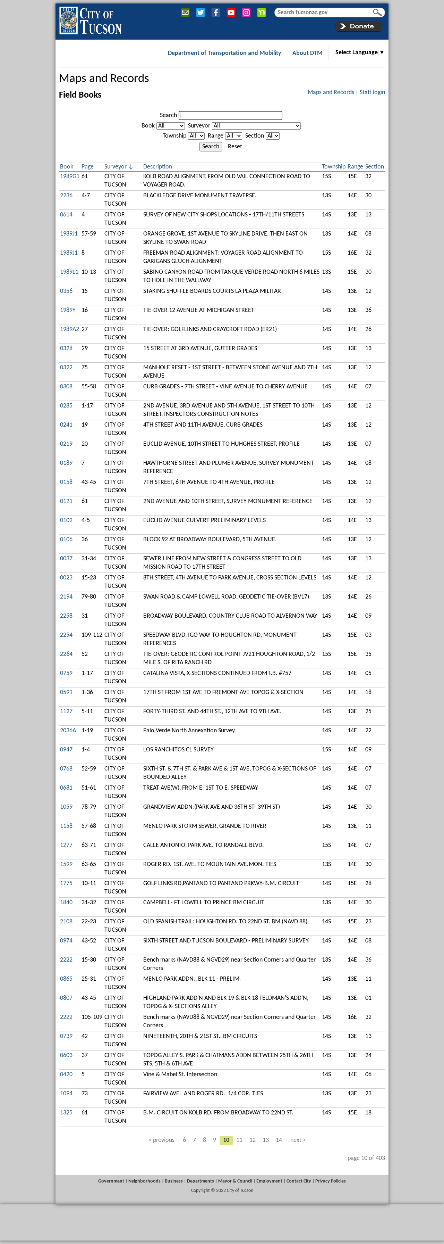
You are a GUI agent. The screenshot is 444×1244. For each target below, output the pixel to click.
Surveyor (199, 126)
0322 (66, 368)
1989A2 (69, 329)
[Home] (90, 19)
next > (298, 1140)
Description (157, 167)
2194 (66, 597)
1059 (66, 807)
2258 (66, 616)
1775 (66, 884)
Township (174, 136)
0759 (66, 673)
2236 (66, 196)
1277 (66, 845)
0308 (66, 387)
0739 (66, 1036)
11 (239, 1140)
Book (148, 126)
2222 (66, 960)
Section (254, 136)
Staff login (372, 93)
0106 (66, 540)
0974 (66, 941)
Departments (200, 1181)
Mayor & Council (235, 1181)
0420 (66, 1075)
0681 (66, 788)
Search (168, 115)
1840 (66, 903)
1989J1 (69, 234)
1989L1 (69, 272)
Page (88, 167)
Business (174, 1181)
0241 (66, 425)
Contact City (299, 1181)
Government (111, 1181)
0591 (66, 692)
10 (226, 1140)
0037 (66, 559)
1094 (66, 1094)
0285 (66, 406)
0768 (66, 769)
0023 (66, 578)
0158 (66, 482)
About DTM (307, 53)
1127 (66, 712)
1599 (66, 864)
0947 (66, 750)
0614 (66, 215)
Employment (269, 1181)
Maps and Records (104, 79)
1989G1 (69, 177)
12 (252, 1140)
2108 (66, 922)
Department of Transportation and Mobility (224, 53)
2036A (68, 731)
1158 (66, 826)
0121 (66, 501)
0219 (66, 444)
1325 (66, 1113)
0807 (66, 998)
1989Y (68, 310)
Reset (235, 147)
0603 (66, 1055)
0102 (66, 521)
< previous (161, 1140)
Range (215, 136)
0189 (66, 463)
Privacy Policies (330, 1181)
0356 (66, 291)
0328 (66, 349)
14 (279, 1140)
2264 (66, 654)
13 (266, 1140)
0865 (66, 979)
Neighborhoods (144, 1181)
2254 (66, 635)
